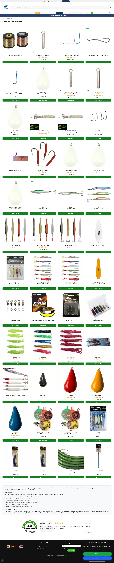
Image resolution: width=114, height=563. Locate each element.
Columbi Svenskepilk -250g (98, 472)
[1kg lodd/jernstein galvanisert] (71, 78)
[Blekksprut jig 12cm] (43, 342)
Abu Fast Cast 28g (71, 208)
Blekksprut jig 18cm (71, 357)
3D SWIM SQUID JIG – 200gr (43, 132)
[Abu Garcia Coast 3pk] (98, 193)
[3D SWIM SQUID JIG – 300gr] (71, 117)
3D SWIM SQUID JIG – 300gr (71, 132)
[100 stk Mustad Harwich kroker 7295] (71, 40)
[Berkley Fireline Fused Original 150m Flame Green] (43, 305)
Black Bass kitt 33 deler (98, 320)
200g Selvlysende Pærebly (15, 132)
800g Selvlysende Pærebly (15, 208)
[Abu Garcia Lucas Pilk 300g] (71, 230)
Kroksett (98, 355)
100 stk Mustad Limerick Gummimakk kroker (98, 55)
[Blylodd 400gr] (98, 380)
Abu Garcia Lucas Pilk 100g (15, 245)
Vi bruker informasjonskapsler (2, 560)
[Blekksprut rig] (98, 342)
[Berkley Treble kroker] (71, 305)
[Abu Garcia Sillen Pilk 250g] (43, 268)
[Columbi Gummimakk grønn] (71, 457)
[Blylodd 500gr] (15, 418)
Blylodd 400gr (98, 395)
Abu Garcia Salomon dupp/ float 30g (98, 245)
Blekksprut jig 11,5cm (15, 357)
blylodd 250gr (43, 395)
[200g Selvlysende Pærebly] (15, 117)
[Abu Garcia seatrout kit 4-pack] (15, 268)
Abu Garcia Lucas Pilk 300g (71, 245)
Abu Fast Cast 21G (43, 208)
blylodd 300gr (71, 395)
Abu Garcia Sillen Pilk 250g (43, 283)
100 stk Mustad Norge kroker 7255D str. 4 (15, 93)
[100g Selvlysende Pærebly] (43, 78)
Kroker (70, 54)
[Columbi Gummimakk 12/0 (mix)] (43, 457)
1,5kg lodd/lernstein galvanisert (43, 55)
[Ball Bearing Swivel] (15, 305)
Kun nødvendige (97, 558)
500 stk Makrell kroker (43, 170)
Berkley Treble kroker (71, 320)
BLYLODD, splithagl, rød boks (70, 433)
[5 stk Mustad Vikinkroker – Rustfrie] (98, 117)
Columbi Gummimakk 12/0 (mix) (43, 472)
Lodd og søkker (46, 54)
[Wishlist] (26, 29)
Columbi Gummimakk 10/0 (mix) (15, 472)
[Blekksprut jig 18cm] (71, 342)
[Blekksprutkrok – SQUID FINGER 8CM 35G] (15, 380)
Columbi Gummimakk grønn (71, 472)
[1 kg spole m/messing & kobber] (15, 40)
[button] (109, 13)
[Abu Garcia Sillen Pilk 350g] (71, 268)
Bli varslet (15, 176)
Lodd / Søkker (39, 54)
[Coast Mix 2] (98, 418)
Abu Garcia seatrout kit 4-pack (15, 283)
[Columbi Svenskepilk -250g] (98, 457)
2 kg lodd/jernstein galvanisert (98, 93)
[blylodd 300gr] (71, 380)
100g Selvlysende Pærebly (43, 93)
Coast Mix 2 (98, 433)
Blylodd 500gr (15, 433)
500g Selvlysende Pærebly (71, 170)
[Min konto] (110, 7)
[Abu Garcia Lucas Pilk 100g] (15, 230)
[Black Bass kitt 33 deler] (98, 305)
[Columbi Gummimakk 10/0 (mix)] (15, 457)
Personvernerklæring (101, 560)
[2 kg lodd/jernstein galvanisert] (98, 78)
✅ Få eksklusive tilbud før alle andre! (71, 548)
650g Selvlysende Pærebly (98, 170)
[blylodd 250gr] (43, 380)
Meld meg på (71, 550)
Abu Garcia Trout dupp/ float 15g (98, 283)
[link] (57, 526)
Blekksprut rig (98, 357)
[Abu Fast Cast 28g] (71, 193)
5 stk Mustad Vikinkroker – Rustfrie (98, 132)
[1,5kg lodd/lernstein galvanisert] (43, 40)
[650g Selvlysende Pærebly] (98, 155)
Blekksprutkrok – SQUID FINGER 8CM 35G (15, 395)
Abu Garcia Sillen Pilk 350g (71, 283)
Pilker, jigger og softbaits (43, 130)
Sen (15, 54)
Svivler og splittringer (15, 319)
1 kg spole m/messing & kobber (15, 55)
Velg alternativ (15, 61)
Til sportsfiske (100, 244)
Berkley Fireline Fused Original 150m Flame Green (43, 320)
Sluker (43, 207)
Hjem (3, 18)
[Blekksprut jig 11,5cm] (15, 342)
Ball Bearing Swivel (15, 320)
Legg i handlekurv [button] (43, 61)
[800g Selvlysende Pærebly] (15, 193)
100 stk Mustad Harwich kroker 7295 (71, 55)
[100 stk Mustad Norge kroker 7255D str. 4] (15, 78)
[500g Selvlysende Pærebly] (71, 155)
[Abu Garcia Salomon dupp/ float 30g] (98, 230)
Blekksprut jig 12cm (43, 357)
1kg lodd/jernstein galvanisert (70, 93)
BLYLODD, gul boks (43, 433)
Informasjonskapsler (93, 560)
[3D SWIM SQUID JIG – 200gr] (43, 117)
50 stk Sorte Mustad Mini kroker (15, 170)
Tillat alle (97, 553)
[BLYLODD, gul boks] (43, 418)
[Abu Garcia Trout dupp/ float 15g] (98, 268)
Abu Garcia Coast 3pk (98, 208)
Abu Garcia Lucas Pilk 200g (43, 245)
